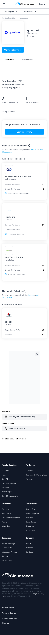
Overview (29, 470)
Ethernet (5, 487)
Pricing (4, 522)
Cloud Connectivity (10, 496)
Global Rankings (8, 543)
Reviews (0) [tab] (27, 59)
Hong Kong (30, 530)
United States (32, 509)
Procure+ (29, 479)
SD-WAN (5, 470)
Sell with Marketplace (11, 517)
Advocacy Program (10, 552)
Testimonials (7, 548)
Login (42, 4)
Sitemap (6, 623)
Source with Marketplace (36, 475)
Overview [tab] (9, 59)
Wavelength (7, 492)
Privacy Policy (8, 607)
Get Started (7, 513)
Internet (5, 475)
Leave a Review (24, 131)
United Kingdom (32, 513)
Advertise (6, 526)
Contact (29, 552)
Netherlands (31, 522)
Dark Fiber (6, 479)
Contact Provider (12, 49)
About (28, 543)
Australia (29, 517)
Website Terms (9, 613)
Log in (33, 149)
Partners (29, 548)
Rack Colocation (9, 483)
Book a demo (7, 560)
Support (5, 556)
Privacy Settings (9, 618)
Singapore (30, 526)
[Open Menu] (4, 4)
